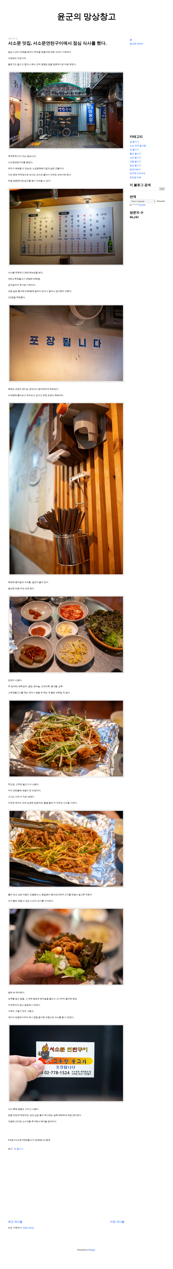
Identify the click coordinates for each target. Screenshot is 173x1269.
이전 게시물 (117, 1221)
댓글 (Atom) (28, 1228)
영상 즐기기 (135, 165)
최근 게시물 (15, 1221)
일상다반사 (135, 169)
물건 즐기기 (135, 154)
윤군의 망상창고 (86, 16)
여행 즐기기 (135, 161)
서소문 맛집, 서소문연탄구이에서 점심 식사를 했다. (57, 43)
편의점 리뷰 (135, 177)
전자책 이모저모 (137, 173)
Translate (142, 205)
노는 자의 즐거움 (138, 146)
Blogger (91, 1250)
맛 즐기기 (18, 1149)
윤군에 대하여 (136, 44)
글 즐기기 (134, 142)
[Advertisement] (147, 89)
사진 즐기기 (135, 157)
